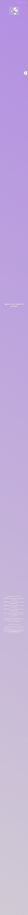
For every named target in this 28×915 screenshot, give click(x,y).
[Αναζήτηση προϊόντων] (26, 73)
